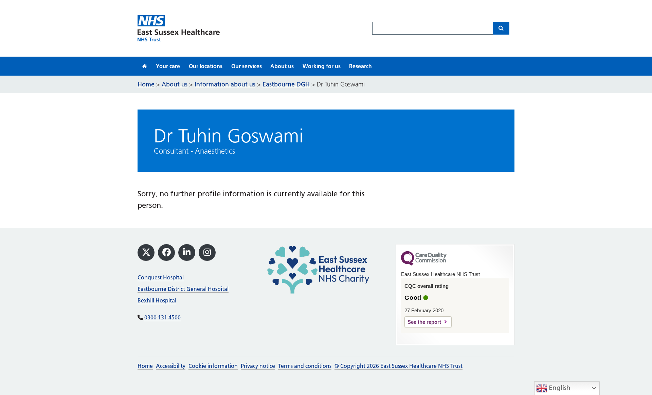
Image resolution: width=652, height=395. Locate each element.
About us (282, 66)
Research (360, 66)
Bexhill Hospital (157, 300)
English (558, 388)
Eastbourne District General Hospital (183, 288)
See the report (424, 322)
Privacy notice (258, 365)
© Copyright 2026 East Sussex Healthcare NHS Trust (398, 365)
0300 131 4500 (162, 317)
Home (145, 365)
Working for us (322, 66)
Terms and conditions (304, 365)
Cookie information (213, 365)
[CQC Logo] (424, 263)
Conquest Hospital (161, 277)
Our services (246, 66)
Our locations (205, 66)
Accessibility (170, 365)
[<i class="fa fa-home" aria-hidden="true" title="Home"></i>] (145, 66)
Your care (168, 66)
